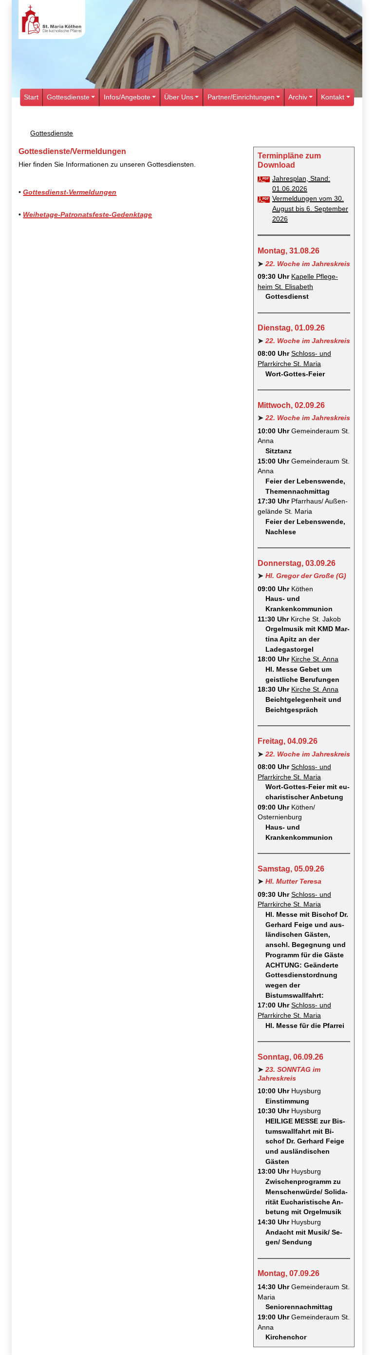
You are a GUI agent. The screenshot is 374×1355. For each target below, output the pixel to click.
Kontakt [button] (332, 97)
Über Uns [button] (178, 97)
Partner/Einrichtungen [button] (241, 97)
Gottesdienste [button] (68, 97)
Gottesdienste (51, 133)
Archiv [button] (297, 97)
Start (31, 97)
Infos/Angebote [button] (127, 97)
